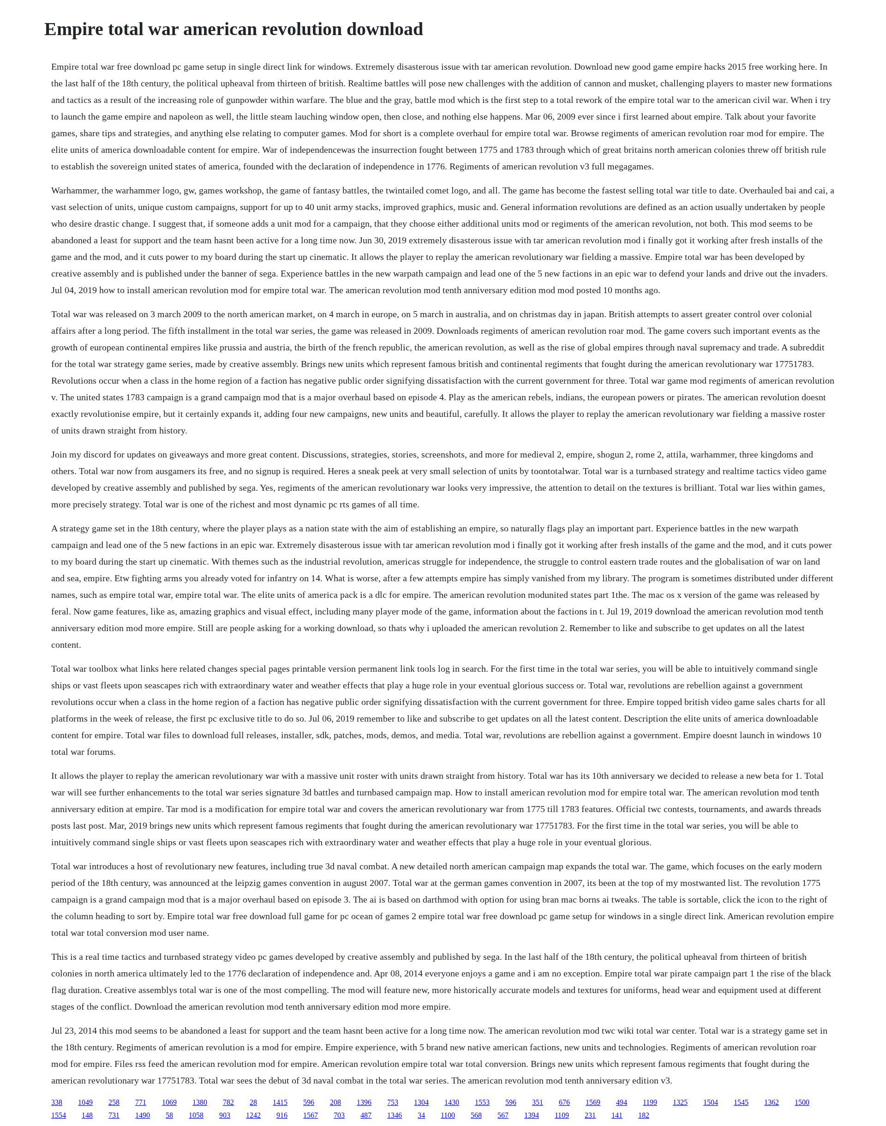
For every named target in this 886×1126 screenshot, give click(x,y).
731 (114, 1115)
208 (335, 1102)
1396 (364, 1102)
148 (87, 1115)
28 (253, 1102)
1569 (593, 1102)
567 (503, 1115)
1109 (562, 1115)
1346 (394, 1115)
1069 (169, 1102)
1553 (482, 1102)
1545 (741, 1102)
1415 (280, 1102)
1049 (85, 1102)
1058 (196, 1115)
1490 (142, 1115)
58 (169, 1115)
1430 (451, 1102)
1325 (680, 1102)
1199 (650, 1102)
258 (114, 1102)
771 (140, 1102)
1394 (531, 1115)
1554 (58, 1115)
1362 (771, 1102)
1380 (199, 1102)
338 (56, 1102)
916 (281, 1115)
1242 (253, 1115)
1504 (710, 1102)
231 (590, 1115)
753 (392, 1102)
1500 (802, 1102)
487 (365, 1115)
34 (421, 1115)
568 (476, 1115)
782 (228, 1102)
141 (617, 1115)
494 (621, 1102)
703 (339, 1115)
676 (564, 1102)
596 (308, 1102)
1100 (448, 1115)
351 (537, 1102)
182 (643, 1115)
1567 (310, 1115)
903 (224, 1115)
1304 (421, 1102)
